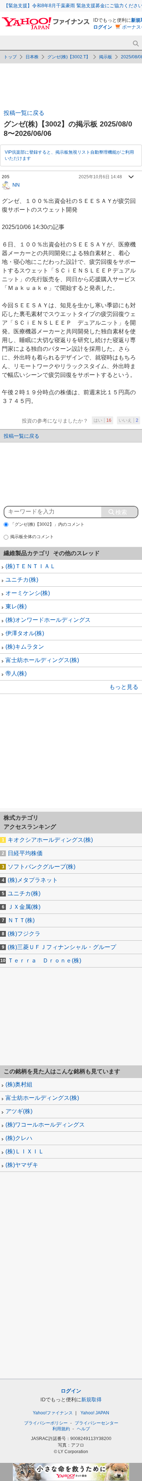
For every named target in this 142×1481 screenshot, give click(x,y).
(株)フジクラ (24, 934)
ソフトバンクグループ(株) (41, 867)
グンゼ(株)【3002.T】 (68, 56)
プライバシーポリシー (46, 1423)
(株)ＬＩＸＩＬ (24, 1151)
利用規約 (61, 1428)
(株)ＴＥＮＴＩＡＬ (30, 566)
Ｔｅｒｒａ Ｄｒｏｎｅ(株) (44, 960)
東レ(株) (16, 606)
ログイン (102, 27)
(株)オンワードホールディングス (48, 620)
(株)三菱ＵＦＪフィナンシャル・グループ (62, 947)
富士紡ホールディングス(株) (42, 660)
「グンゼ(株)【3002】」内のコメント (47, 524)
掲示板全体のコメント (32, 536)
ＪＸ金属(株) (24, 907)
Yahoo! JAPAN (94, 1412)
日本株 (32, 56)
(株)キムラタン (24, 647)
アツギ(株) (18, 1111)
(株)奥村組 (18, 1084)
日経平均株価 (25, 853)
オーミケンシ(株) (27, 593)
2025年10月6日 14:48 (100, 176)
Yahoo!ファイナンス (53, 1412)
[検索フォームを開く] (135, 43)
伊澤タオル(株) (24, 633)
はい (102, 420)
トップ (10, 56)
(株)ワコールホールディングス (45, 1125)
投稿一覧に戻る (24, 113)
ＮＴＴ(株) (21, 920)
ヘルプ (83, 1428)
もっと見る (123, 687)
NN (16, 184)
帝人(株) (16, 673)
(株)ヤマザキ (21, 1165)
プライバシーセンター (96, 1423)
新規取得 (91, 1399)
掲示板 (105, 56)
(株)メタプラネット (33, 880)
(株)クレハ (18, 1138)
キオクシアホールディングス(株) (50, 840)
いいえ (128, 420)
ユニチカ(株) (21, 580)
